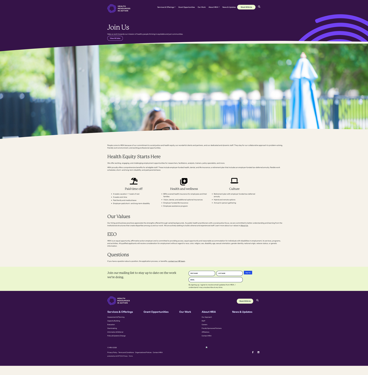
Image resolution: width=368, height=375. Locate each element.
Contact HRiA (207, 336)
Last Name (221, 273)
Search (257, 299)
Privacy (125, 356)
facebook (253, 352)
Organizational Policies (143, 352)
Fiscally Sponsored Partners (212, 328)
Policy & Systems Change (116, 336)
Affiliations (205, 332)
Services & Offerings (165, 7)
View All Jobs (115, 38)
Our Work (202, 7)
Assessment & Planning (115, 317)
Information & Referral (115, 332)
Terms (131, 356)
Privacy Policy (112, 352)
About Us (244, 225)
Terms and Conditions (126, 352)
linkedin (258, 352)
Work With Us (246, 7)
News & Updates (229, 7)
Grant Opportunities (186, 7)
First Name (194, 273)
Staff (203, 321)
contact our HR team (176, 261)
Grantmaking (112, 328)
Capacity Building (113, 321)
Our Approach (207, 317)
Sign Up (248, 272)
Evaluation (111, 325)
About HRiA (213, 7)
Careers (204, 325)
